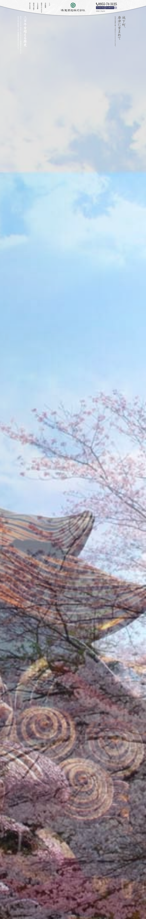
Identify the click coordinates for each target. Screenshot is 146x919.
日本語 (97, 11)
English (103, 11)
